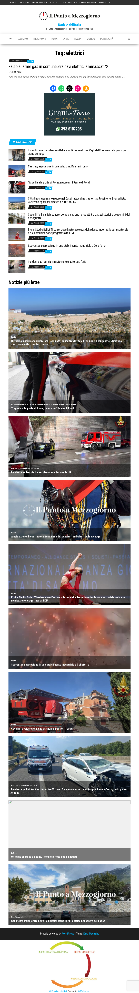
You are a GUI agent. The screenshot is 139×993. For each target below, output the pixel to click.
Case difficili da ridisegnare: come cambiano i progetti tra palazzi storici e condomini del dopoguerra (79, 216)
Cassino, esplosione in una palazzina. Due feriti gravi (58, 166)
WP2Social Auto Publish (58, 991)
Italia (77, 38)
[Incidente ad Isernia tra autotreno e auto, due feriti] (16, 266)
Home (13, 2)
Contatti (54, 2)
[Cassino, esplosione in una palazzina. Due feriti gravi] (16, 171)
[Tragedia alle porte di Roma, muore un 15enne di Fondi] (16, 187)
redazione (16, 72)
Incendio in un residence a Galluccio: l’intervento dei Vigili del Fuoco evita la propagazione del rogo (77, 152)
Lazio (66, 38)
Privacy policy (39, 2)
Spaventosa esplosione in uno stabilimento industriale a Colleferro (66, 245)
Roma (54, 38)
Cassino (23, 38)
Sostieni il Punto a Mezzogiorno (79, 2)
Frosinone (39, 38)
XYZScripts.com (84, 991)
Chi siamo (24, 2)
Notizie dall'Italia (69, 25)
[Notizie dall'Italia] (10, 39)
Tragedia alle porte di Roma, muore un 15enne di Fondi (59, 182)
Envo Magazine (91, 933)
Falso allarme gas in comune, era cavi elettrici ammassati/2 (58, 66)
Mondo (90, 38)
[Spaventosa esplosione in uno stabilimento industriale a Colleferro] (16, 250)
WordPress (68, 933)
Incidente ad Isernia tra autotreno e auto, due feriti (57, 261)
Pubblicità (104, 2)
